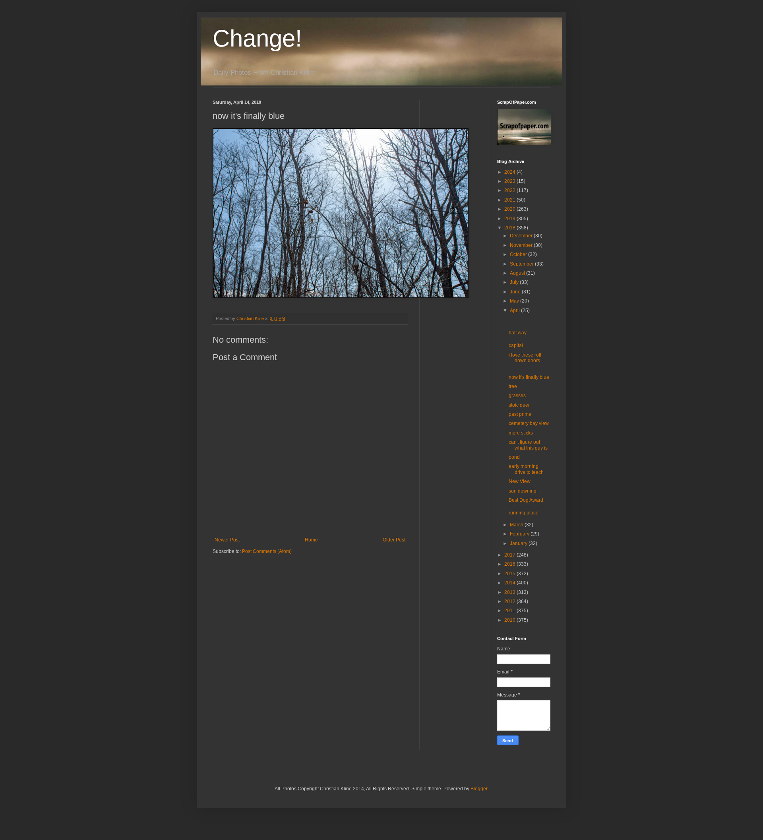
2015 (510, 573)
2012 (510, 601)
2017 (510, 555)
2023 (510, 181)
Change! (257, 38)
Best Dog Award (526, 500)
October (519, 254)
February (520, 534)
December (522, 236)
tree (513, 386)
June (516, 292)
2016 (510, 564)
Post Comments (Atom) (267, 551)
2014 (510, 583)
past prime (520, 414)
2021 (510, 200)
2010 (510, 620)
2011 (510, 610)
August (518, 273)
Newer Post (227, 540)
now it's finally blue (529, 377)
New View (520, 481)
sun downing (522, 491)
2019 (510, 218)
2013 (510, 592)
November (522, 245)
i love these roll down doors (525, 357)
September (522, 264)
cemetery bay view (529, 423)
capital (516, 345)
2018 (510, 228)
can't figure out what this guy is (528, 444)
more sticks (521, 433)
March (517, 525)
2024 (510, 172)
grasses (517, 395)
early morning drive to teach (526, 469)
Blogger (479, 789)
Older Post (394, 540)
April (515, 310)
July (515, 282)
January (519, 543)
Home (311, 540)
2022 (510, 190)
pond (514, 457)
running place (523, 513)
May (515, 301)
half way (518, 333)
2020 (510, 209)
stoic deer (519, 405)
